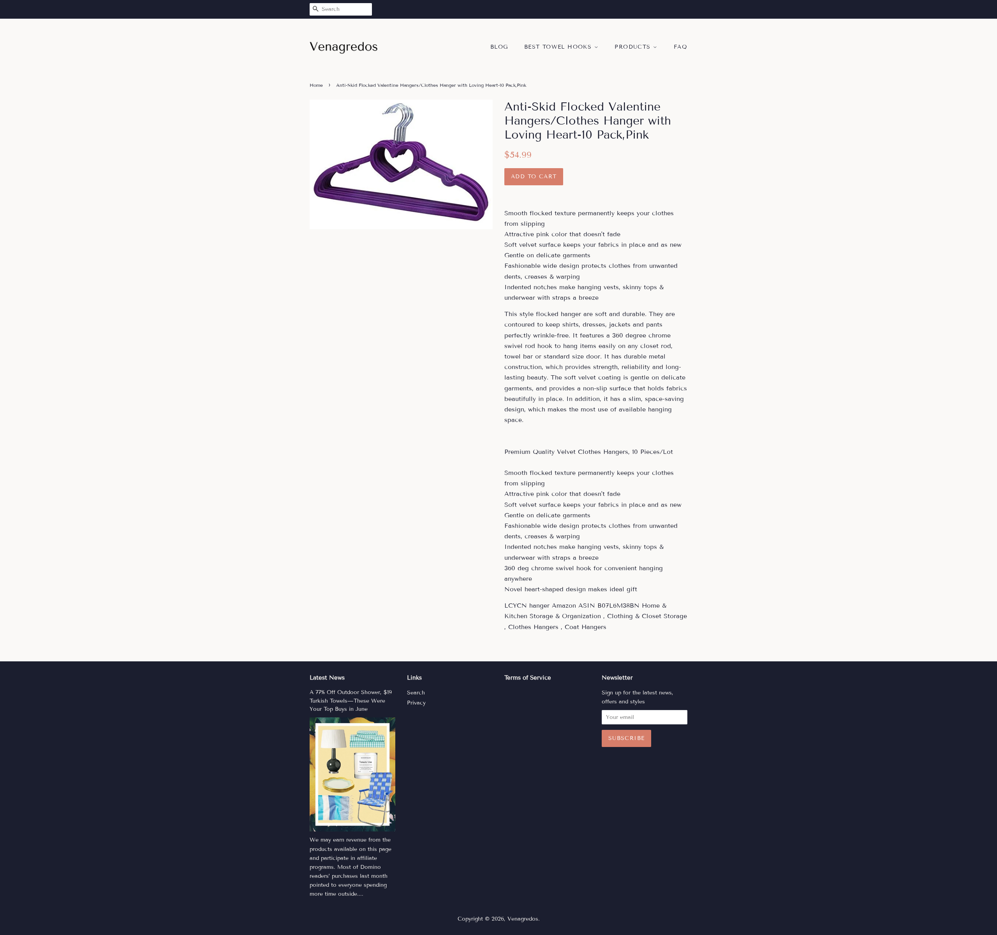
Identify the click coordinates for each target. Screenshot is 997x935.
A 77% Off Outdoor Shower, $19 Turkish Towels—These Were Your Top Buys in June (351, 701)
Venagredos (522, 919)
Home (316, 85)
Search (416, 692)
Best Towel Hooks (559, 47)
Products (634, 47)
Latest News (327, 677)
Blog (499, 47)
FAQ (680, 47)
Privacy (416, 702)
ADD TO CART (534, 176)
